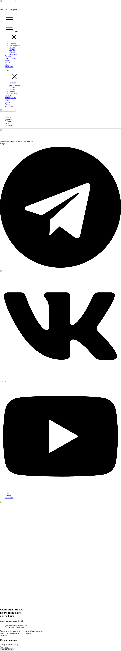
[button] (14, 41)
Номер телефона (7, 645)
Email (2, 647)
